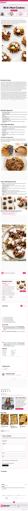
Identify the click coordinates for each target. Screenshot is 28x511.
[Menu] (27, 2)
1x (21, 305)
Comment (4, 443)
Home (10, 4)
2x (23, 305)
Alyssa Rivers (6, 284)
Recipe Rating (4, 440)
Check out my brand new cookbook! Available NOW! (14, 0)
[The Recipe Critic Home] (3, 2)
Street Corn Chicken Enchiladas (14, 427)
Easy (17, 4)
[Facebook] (23, 510)
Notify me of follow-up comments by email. (10, 460)
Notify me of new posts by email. (8, 463)
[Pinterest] (26, 510)
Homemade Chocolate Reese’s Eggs (8, 213)
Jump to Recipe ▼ (14, 10)
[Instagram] (22, 510)
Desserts (18, 506)
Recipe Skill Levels (14, 4)
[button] (26, 14)
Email (3, 456)
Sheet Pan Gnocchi (4, 426)
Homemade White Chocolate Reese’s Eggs (9, 212)
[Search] (25, 2)
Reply (26, 484)
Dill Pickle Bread (22, 426)
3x (24, 305)
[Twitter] (25, 510)
